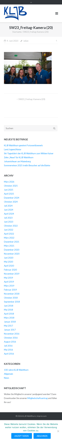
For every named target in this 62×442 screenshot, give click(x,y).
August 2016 (10, 341)
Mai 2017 (8, 325)
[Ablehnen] (58, 431)
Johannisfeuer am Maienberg (17, 161)
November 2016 (11, 333)
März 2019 (9, 285)
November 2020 (11, 253)
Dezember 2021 (11, 241)
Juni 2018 (8, 305)
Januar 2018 (10, 321)
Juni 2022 (8, 229)
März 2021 (9, 245)
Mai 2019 (8, 277)
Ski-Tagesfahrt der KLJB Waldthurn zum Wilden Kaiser (28, 153)
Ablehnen (42, 436)
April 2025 (9, 193)
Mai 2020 (8, 261)
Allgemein (8, 374)
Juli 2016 (8, 345)
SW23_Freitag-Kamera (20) (31, 99)
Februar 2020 (10, 269)
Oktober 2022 (11, 225)
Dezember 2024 (11, 197)
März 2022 (9, 237)
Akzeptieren (21, 436)
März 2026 (9, 181)
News (6, 378)
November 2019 (11, 273)
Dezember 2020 (11, 249)
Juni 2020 (8, 257)
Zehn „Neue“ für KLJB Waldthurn (18, 157)
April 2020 (9, 265)
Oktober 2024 (11, 201)
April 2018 (9, 313)
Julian (25, 41)
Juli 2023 (8, 217)
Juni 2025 (8, 189)
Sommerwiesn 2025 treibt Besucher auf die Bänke (27, 165)
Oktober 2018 (11, 297)
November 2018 (11, 293)
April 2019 (9, 281)
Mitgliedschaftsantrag (37, 398)
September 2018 (12, 301)
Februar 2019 (10, 289)
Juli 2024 (8, 205)
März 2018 (9, 317)
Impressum (42, 416)
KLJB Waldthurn (29, 416)
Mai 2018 (8, 309)
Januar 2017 (10, 329)
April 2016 (9, 353)
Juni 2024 (8, 209)
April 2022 (9, 233)
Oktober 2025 (11, 185)
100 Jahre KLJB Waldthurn (16, 370)
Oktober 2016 (11, 337)
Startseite (16, 32)
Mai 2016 (8, 349)
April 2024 (9, 213)
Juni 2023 (8, 221)
